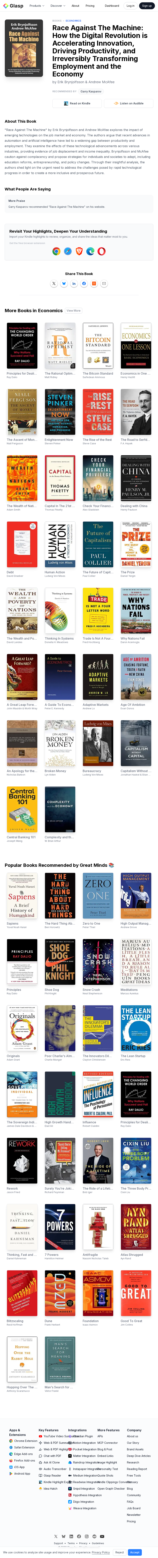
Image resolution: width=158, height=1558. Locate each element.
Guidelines (98, 1543)
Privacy (83, 1543)
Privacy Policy (101, 1552)
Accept (135, 1552)
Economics (73, 20)
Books (57, 20)
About (75, 5)
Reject (119, 1552)
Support (58, 1543)
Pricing (90, 5)
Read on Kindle (80, 103)
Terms (71, 1543)
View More (74, 310)
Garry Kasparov (91, 91)
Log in (130, 5)
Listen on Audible (132, 103)
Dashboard (112, 5)
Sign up (147, 5)
